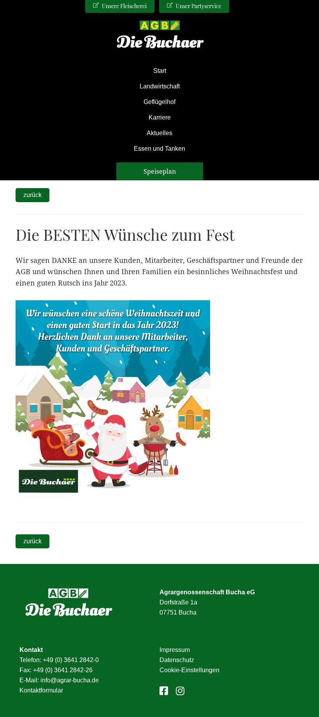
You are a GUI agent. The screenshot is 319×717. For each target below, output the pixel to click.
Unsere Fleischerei (124, 6)
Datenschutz (177, 660)
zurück (32, 195)
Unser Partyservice (198, 6)
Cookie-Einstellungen (189, 670)
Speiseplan (160, 171)
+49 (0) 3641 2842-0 (71, 660)
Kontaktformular (41, 690)
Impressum (175, 650)
